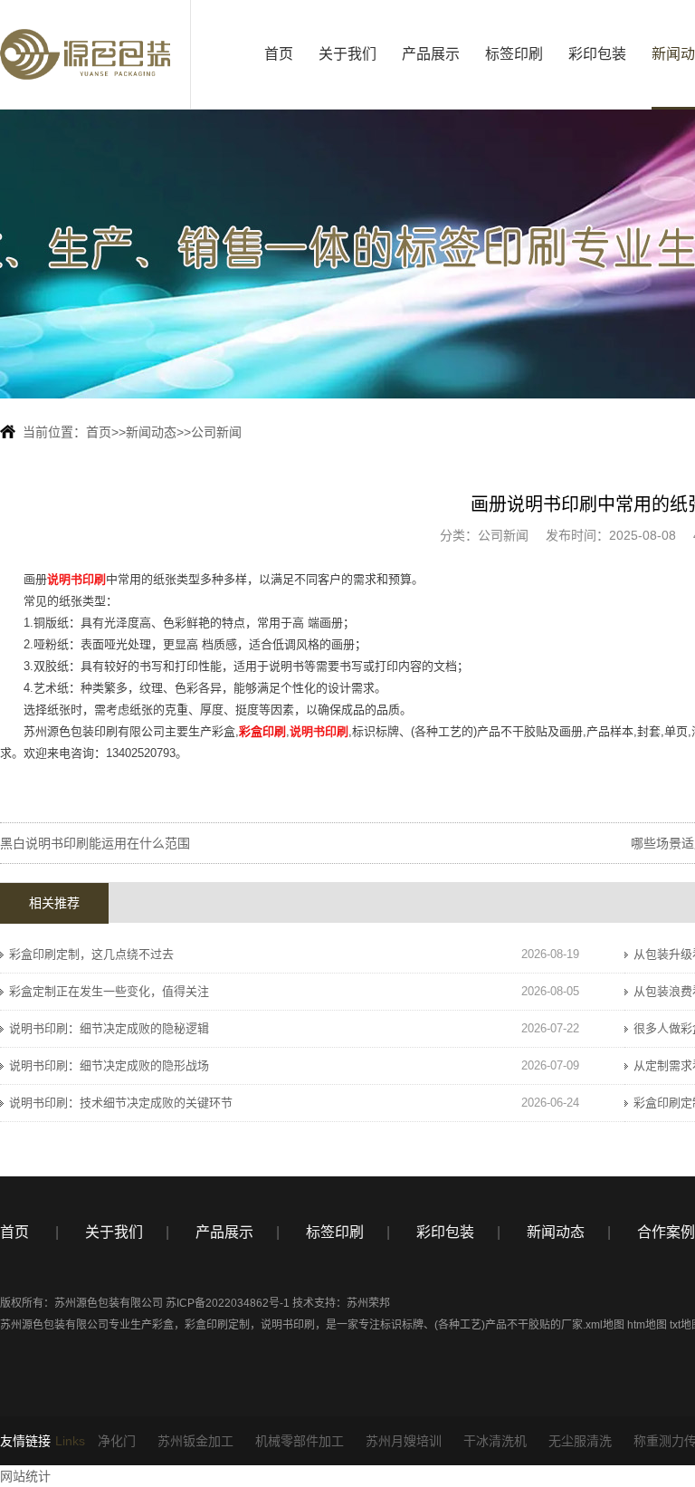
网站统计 (25, 1476)
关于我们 (347, 54)
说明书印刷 (288, 1325)
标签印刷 (514, 54)
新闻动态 (151, 432)
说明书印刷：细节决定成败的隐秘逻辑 (109, 1028)
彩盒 (163, 1325)
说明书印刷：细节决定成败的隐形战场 (109, 1065)
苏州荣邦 (368, 1303)
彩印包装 (597, 54)
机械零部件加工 (299, 1441)
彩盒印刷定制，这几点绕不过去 (91, 954)
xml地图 (605, 1325)
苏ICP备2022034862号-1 (228, 1303)
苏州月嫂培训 (404, 1441)
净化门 (117, 1441)
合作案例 (666, 1232)
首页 (278, 54)
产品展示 (431, 54)
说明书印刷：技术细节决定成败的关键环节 (121, 1102)
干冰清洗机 (495, 1441)
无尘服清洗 (580, 1441)
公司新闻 (216, 432)
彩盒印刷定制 (217, 1325)
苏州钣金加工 (195, 1441)
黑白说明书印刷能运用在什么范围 (95, 843)
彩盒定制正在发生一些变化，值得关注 (109, 991)
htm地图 (647, 1325)
